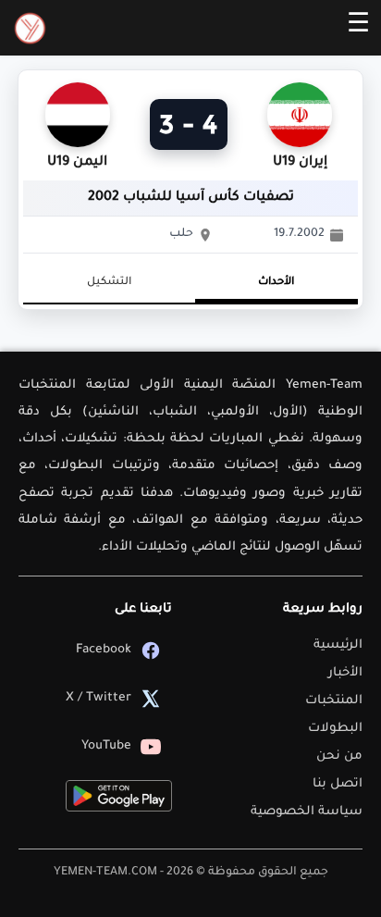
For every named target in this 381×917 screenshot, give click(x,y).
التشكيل (109, 283)
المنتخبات (334, 701)
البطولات (335, 729)
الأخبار (345, 673)
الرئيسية (338, 645)
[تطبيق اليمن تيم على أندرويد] (119, 795)
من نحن (339, 756)
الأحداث (276, 283)
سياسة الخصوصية (307, 812)
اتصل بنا (338, 784)
